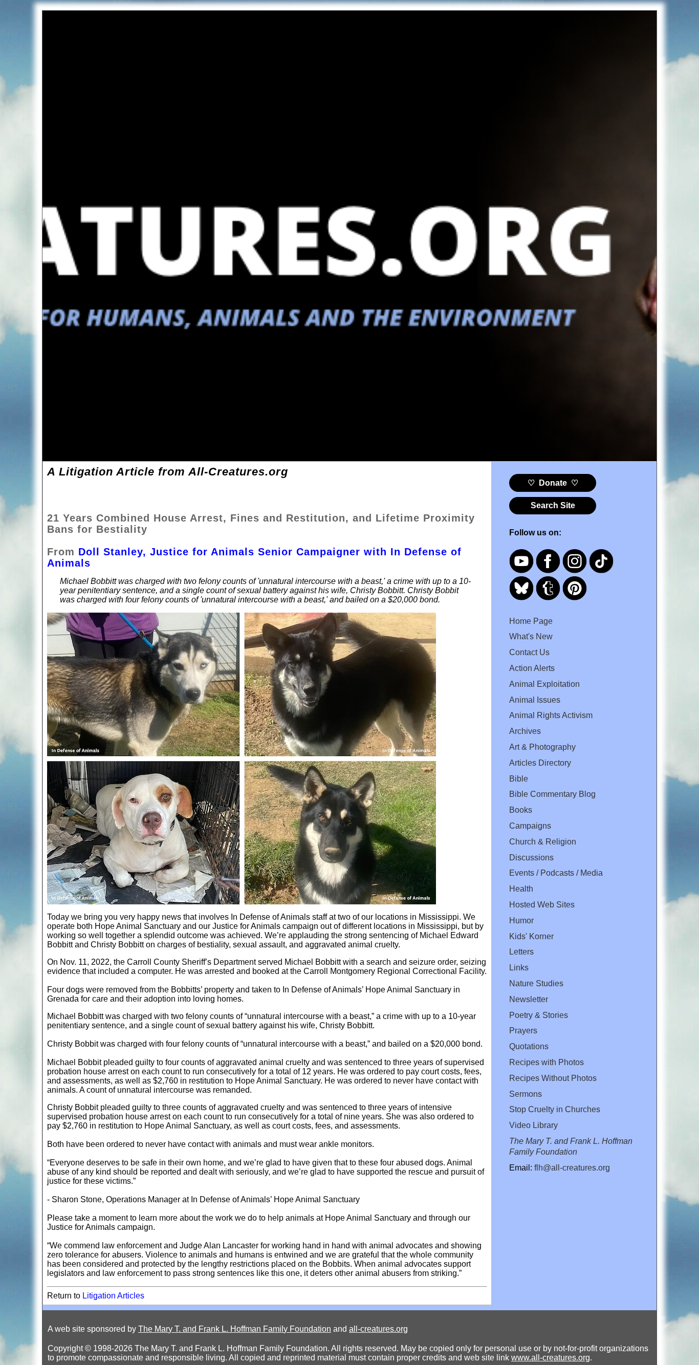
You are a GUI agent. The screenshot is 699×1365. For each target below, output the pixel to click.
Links (519, 967)
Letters (521, 951)
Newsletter (528, 999)
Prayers (523, 1030)
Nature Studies (536, 983)
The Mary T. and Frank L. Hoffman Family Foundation (234, 1329)
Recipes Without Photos (553, 1078)
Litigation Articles (113, 1295)
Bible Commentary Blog (552, 794)
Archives (525, 731)
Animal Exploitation (544, 684)
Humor (521, 920)
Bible (518, 778)
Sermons (525, 1094)
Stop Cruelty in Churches (554, 1109)
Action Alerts (532, 668)
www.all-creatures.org (550, 1357)
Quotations (529, 1046)
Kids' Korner (531, 936)
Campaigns (530, 825)
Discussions (531, 857)
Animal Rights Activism (551, 715)
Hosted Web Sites (542, 904)
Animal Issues (534, 700)
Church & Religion (542, 841)
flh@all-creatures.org (572, 1167)
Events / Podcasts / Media (556, 873)
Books (520, 810)
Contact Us (529, 652)
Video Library (533, 1125)
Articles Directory (540, 763)
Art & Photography (542, 747)
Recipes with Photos (546, 1062)
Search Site (553, 505)
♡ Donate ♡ (553, 483)
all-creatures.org (378, 1329)
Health (521, 888)
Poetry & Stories (538, 1015)
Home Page (531, 621)
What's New (531, 636)
